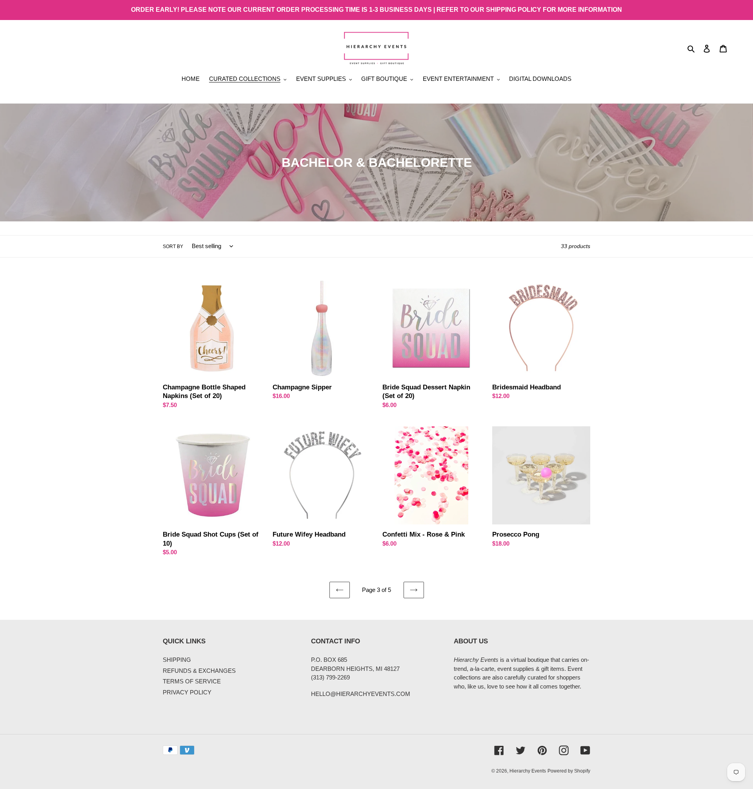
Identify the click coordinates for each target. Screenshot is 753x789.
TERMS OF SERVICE (192, 681)
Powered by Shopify (568, 771)
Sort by (173, 246)
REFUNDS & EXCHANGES (199, 670)
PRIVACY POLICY (187, 692)
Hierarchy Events (527, 771)
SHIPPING (177, 659)
